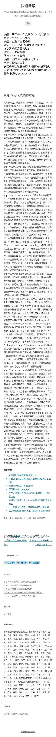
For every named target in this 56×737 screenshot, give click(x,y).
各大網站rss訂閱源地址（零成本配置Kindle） (30, 510)
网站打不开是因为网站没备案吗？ (18, 585)
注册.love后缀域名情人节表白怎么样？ (20, 596)
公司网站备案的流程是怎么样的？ (18, 589)
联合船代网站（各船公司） (21, 485)
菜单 (28, 23)
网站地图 (31, 731)
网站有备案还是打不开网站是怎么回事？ (21, 581)
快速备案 (28, 6)
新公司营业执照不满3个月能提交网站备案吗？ (23, 592)
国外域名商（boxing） (19, 489)
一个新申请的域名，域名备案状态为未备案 (29, 507)
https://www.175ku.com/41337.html (30, 537)
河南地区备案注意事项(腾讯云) (23, 475)
